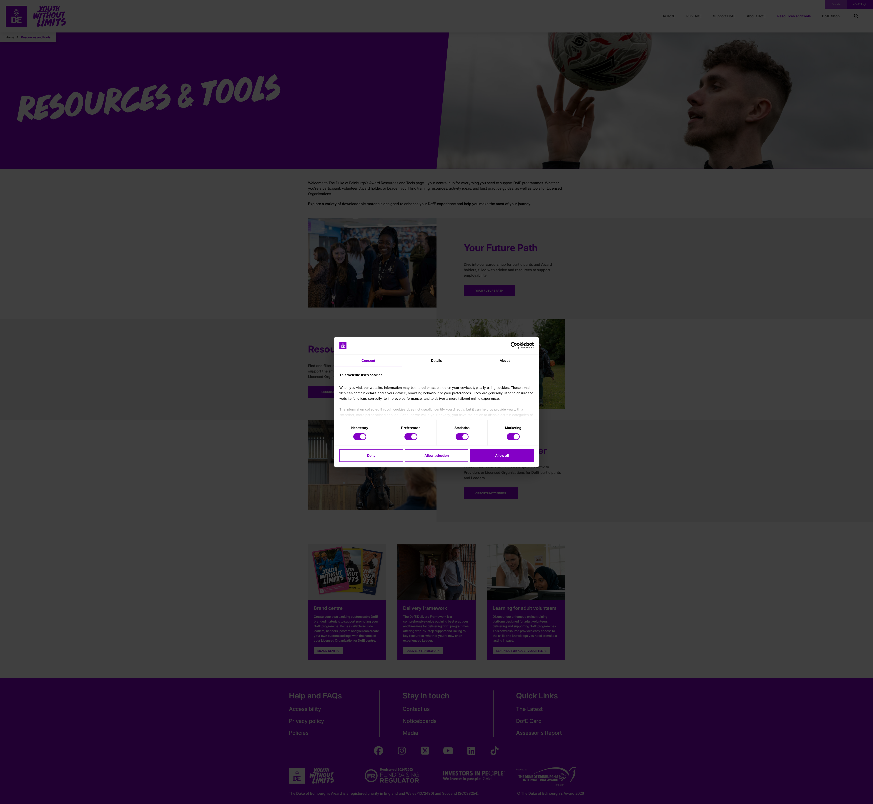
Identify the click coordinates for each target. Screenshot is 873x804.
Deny (371, 455)
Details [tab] (436, 360)
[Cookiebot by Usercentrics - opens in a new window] (514, 345)
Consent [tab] (368, 360)
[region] (436, 402)
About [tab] (505, 360)
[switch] (410, 436)
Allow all (502, 455)
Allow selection (436, 455)
